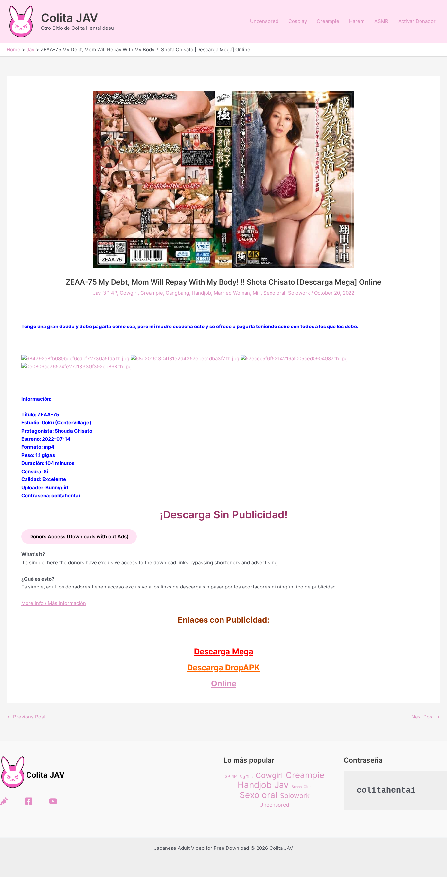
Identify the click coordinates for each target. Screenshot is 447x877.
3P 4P (110, 293)
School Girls (302, 787)
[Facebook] (29, 801)
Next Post (425, 716)
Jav (96, 293)
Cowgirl (129, 293)
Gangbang (177, 293)
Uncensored (264, 21)
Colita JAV (69, 18)
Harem (357, 21)
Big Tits (246, 776)
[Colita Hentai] (4, 801)
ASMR (381, 21)
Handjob (201, 293)
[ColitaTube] (53, 801)
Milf (257, 293)
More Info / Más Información (53, 603)
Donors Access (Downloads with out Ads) (79, 536)
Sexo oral (274, 293)
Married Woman (232, 293)
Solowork (299, 293)
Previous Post (26, 716)
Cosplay (297, 21)
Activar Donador (417, 21)
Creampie (328, 21)
